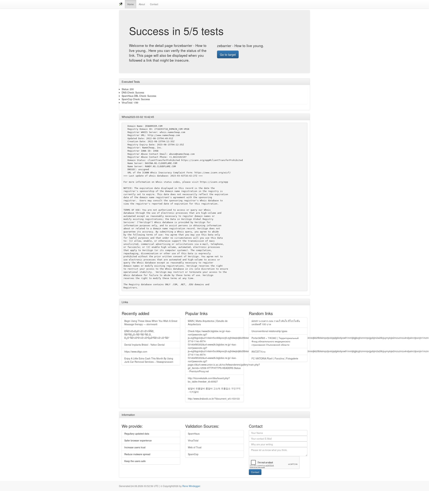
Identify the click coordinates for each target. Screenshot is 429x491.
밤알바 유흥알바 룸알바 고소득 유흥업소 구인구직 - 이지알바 (214, 390)
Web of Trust (194, 447)
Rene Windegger (191, 486)
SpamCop (193, 454)
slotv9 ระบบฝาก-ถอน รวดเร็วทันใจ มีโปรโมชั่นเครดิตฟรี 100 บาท (276, 322)
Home (130, 4)
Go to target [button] (228, 54)
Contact (154, 4)
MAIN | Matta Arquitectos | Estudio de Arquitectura (208, 322)
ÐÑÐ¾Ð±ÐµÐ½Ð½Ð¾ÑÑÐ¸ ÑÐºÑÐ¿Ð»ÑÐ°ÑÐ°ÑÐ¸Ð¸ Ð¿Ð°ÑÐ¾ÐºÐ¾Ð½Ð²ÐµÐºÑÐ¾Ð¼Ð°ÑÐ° (146, 334)
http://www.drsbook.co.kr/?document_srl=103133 (214, 398)
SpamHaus (194, 433)
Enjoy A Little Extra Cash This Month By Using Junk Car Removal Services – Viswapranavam (148, 360)
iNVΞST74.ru (258, 351)
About (142, 4)
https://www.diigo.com (135, 351)
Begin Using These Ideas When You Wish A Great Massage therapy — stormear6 (150, 322)
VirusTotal (193, 440)
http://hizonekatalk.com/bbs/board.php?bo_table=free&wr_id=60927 (209, 379)
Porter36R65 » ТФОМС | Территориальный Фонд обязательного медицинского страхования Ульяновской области (275, 341)
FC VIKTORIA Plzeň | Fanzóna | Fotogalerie (275, 358)
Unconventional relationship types (269, 331)
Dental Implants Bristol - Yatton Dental (144, 344)
